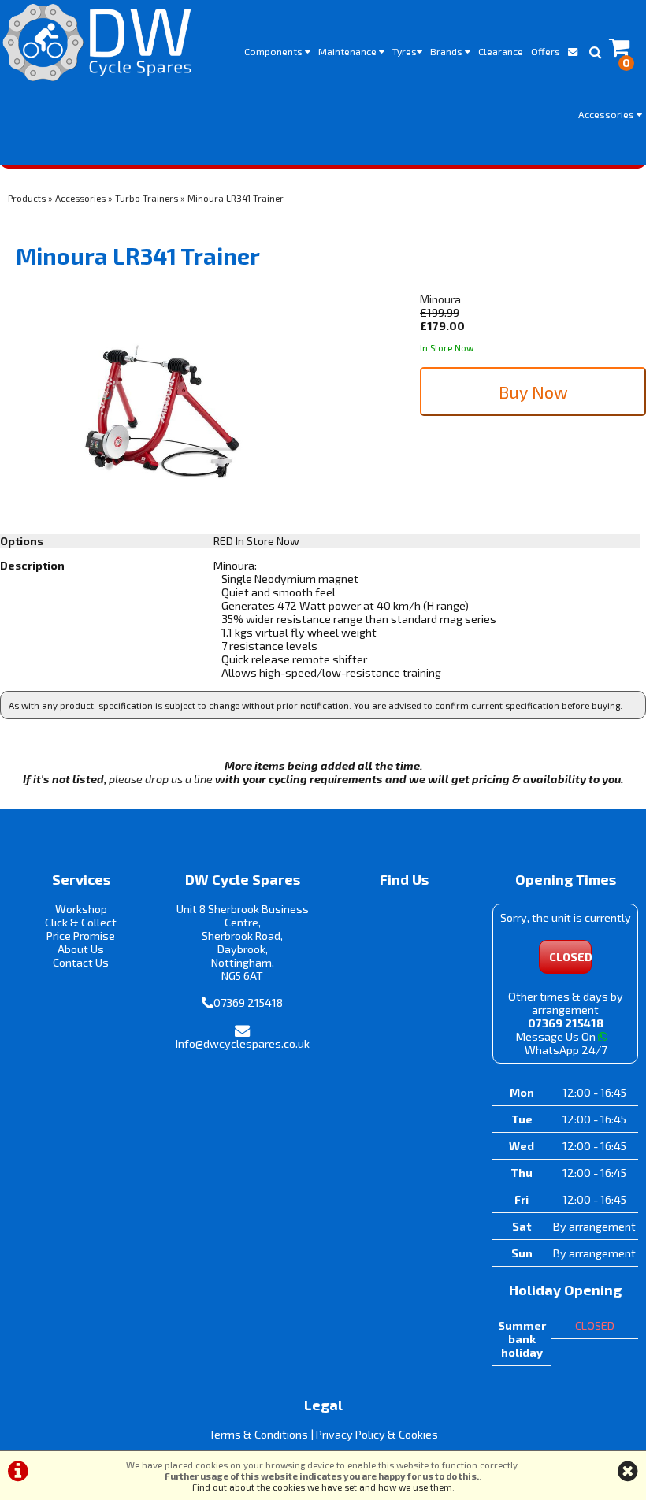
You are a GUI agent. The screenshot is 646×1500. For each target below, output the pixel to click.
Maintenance (348, 51)
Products (27, 197)
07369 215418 (248, 1002)
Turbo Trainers (146, 197)
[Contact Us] (572, 51)
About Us (81, 949)
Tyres (404, 51)
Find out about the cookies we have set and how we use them (322, 1486)
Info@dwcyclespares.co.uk (243, 1043)
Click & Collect (81, 922)
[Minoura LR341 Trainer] (161, 413)
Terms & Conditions (258, 1434)
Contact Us (81, 962)
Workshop (81, 908)
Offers (545, 51)
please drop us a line (161, 778)
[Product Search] (595, 51)
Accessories (607, 114)
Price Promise (80, 935)
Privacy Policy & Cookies (377, 1434)
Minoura (440, 299)
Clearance (500, 51)
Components (274, 51)
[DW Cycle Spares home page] (97, 42)
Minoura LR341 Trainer (235, 197)
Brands (447, 51)
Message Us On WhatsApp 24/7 (561, 1043)
